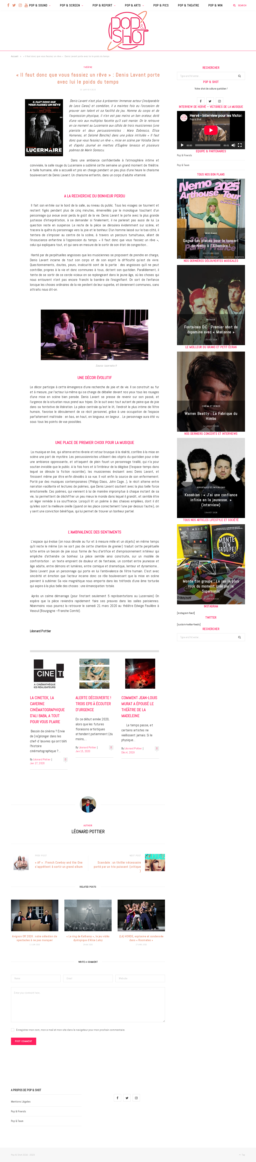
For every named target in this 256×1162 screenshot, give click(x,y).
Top (243, 1154)
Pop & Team (183, 165)
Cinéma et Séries (211, 406)
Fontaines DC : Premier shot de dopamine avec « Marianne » (211, 329)
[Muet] (233, 145)
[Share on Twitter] (15, 124)
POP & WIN (215, 5)
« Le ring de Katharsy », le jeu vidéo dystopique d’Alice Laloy (88, 938)
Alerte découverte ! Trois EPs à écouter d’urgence (93, 703)
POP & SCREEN (70, 5)
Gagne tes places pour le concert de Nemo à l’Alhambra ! (211, 243)
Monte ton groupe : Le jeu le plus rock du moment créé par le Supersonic (211, 586)
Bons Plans (211, 233)
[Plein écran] (240, 145)
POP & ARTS (133, 5)
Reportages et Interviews (211, 487)
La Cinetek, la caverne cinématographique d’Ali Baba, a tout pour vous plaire (47, 709)
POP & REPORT (102, 5)
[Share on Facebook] (15, 113)
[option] (211, 219)
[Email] (15, 144)
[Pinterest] (15, 134)
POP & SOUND (38, 5)
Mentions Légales (21, 1101)
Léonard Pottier (42, 759)
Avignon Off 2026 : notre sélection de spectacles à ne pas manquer (34, 938)
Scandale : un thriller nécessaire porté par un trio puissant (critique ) (117, 867)
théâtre (88, 67)
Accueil (14, 56)
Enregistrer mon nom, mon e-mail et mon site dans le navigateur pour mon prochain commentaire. (70, 1030)
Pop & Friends (184, 155)
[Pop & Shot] (128, 31)
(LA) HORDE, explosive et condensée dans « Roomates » (141, 938)
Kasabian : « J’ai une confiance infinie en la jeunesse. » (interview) (211, 499)
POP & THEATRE (188, 5)
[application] (211, 130)
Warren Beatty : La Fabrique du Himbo (211, 416)
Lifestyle (211, 573)
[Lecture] (182, 145)
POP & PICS (161, 5)
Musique (210, 319)
